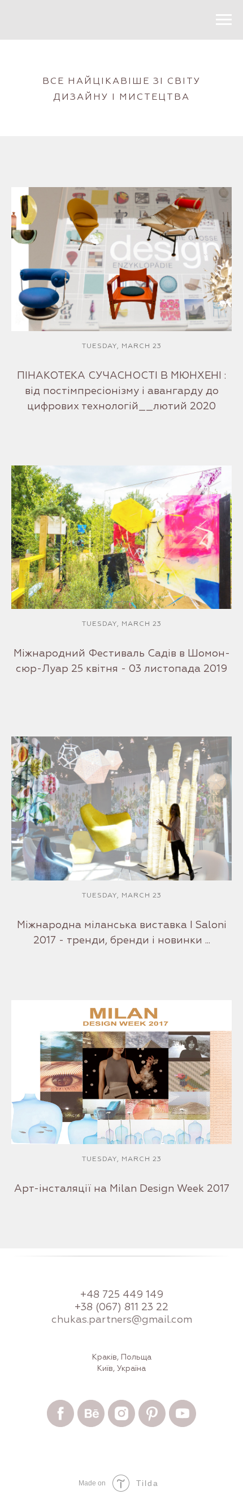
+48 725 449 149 (121, 1295)
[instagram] (121, 1413)
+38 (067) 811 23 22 (121, 1307)
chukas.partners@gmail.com (121, 1320)
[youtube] (182, 1413)
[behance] (91, 1413)
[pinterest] (152, 1413)
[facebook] (60, 1413)
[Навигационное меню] (224, 20)
